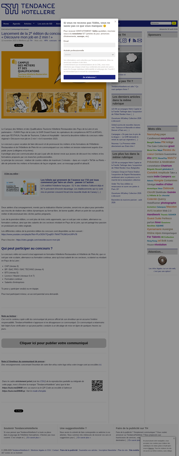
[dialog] (89, 50)
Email (66, 41)
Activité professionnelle (74, 50)
